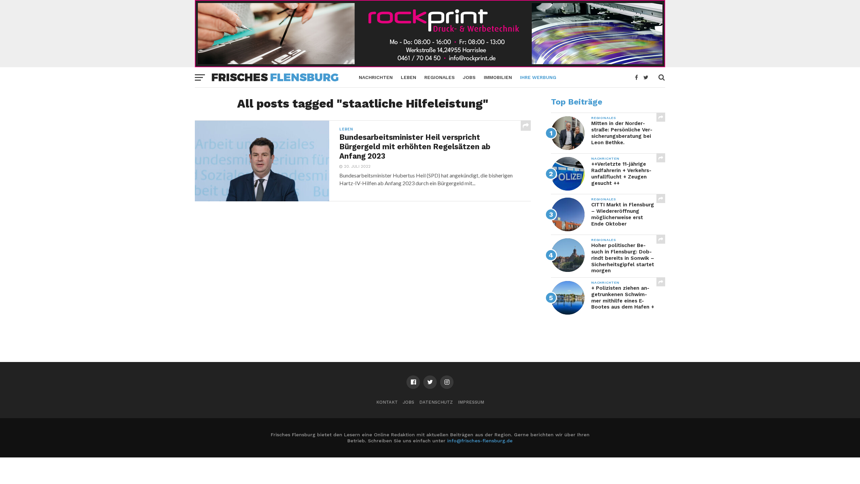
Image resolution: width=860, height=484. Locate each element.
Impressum (471, 402)
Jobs (469, 77)
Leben (408, 77)
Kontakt (387, 402)
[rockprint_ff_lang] (430, 65)
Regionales (439, 77)
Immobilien (498, 77)
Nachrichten (376, 77)
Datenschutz (436, 402)
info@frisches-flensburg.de (480, 440)
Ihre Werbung (538, 77)
